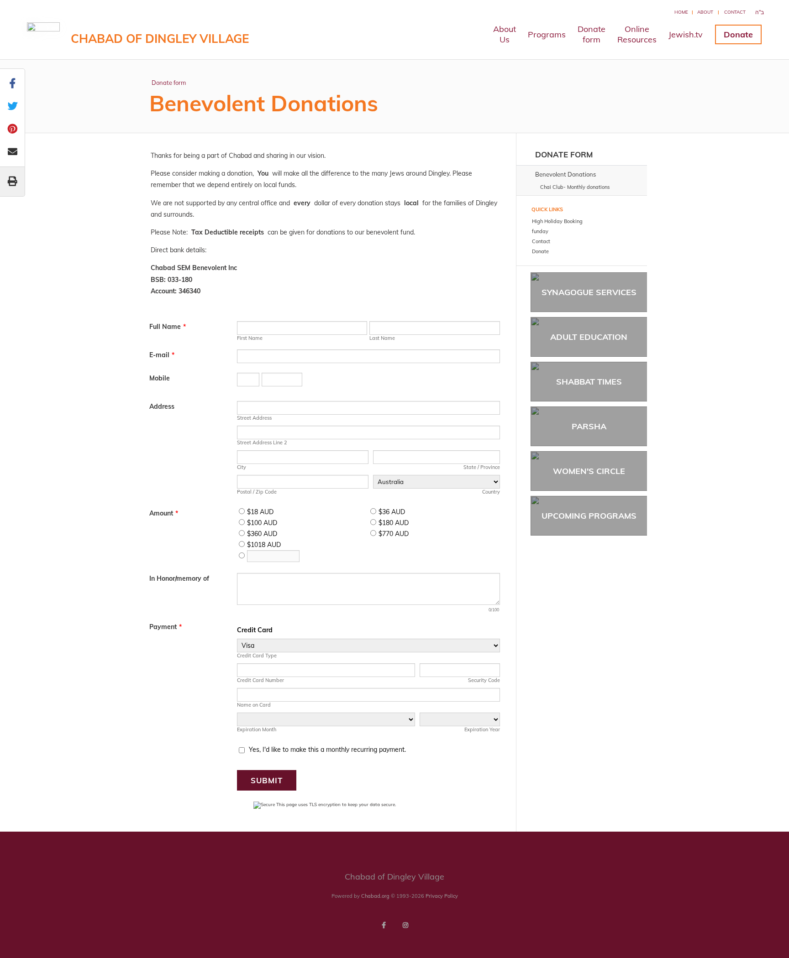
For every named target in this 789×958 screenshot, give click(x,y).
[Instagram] (405, 925)
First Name (250, 338)
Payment (165, 627)
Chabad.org (375, 896)
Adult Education (588, 337)
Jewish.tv (685, 34)
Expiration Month (256, 729)
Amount (163, 513)
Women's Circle (589, 471)
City (241, 467)
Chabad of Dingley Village (160, 38)
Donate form (169, 82)
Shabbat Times (589, 381)
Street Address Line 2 (262, 442)
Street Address (254, 418)
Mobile (159, 378)
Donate (738, 34)
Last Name (382, 338)
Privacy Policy (442, 896)
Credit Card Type (257, 655)
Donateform (591, 34)
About (705, 12)
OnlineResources (637, 34)
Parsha (589, 426)
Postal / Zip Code (257, 492)
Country (491, 492)
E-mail (161, 355)
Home (681, 12)
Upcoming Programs (589, 515)
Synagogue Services (589, 292)
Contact (735, 12)
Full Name (167, 327)
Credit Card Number (260, 680)
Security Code (484, 680)
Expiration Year (482, 729)
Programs (547, 34)
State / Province (481, 467)
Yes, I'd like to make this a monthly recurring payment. (327, 749)
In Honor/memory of (179, 578)
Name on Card (254, 705)
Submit (267, 780)
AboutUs (504, 34)
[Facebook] (383, 925)
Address (161, 406)
